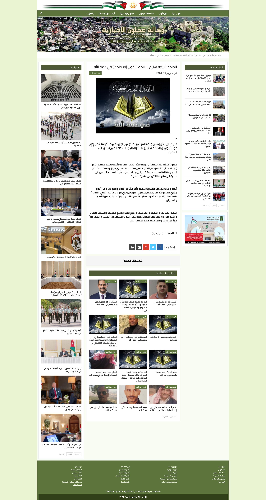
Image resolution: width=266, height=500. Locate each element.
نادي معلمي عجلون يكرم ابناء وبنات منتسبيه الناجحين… (199, 169)
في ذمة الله (95, 73)
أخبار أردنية (173, 472)
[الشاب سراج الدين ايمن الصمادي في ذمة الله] (103, 289)
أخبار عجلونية (172, 469)
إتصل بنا (90, 14)
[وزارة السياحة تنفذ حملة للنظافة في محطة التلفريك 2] (219, 104)
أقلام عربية (77, 476)
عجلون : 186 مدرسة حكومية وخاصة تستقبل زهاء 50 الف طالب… (198, 78)
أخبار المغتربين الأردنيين (168, 479)
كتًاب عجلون (77, 472)
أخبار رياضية (125, 479)
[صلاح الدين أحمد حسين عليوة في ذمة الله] (163, 359)
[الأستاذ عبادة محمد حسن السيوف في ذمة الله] (163, 289)
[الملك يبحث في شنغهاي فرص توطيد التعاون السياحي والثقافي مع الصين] (61, 202)
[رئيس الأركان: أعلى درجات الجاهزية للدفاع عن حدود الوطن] (61, 313)
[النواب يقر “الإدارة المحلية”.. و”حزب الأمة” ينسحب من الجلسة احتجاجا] (61, 240)
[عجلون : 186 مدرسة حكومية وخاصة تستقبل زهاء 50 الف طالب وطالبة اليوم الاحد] (219, 78)
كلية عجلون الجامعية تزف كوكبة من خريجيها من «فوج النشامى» (198, 196)
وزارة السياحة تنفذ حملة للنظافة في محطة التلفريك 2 (198, 103)
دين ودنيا (78, 466)
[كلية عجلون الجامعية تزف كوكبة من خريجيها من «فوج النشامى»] (219, 196)
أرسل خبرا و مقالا (107, 14)
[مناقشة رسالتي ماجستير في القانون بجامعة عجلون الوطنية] (219, 183)
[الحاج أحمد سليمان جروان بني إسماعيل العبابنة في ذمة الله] (163, 394)
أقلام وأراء (78, 479)
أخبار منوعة (125, 482)
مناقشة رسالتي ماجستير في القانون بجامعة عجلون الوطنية (198, 183)
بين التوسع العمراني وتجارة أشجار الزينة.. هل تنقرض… (198, 90)
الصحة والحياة (76, 469)
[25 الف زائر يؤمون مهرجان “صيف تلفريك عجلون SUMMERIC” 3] (219, 118)
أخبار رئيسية (172, 466)
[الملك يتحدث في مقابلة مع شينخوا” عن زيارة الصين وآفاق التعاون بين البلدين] (61, 390)
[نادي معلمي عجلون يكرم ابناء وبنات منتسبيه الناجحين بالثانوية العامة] (219, 170)
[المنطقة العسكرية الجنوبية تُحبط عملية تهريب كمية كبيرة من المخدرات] (61, 88)
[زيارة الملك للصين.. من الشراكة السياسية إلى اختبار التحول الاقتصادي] (61, 351)
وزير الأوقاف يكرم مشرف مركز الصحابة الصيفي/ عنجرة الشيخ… (198, 143)
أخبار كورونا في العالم (169, 482)
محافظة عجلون (146, 14)
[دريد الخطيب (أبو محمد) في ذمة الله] (133, 394)
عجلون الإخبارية (127, 14)
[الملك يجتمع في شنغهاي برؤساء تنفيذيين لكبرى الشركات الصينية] (61, 275)
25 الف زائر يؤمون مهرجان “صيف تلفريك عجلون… (199, 116)
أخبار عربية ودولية (170, 476)
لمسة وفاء (77, 485)
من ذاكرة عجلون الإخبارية (72, 482)
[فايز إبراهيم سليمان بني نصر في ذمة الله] (103, 394)
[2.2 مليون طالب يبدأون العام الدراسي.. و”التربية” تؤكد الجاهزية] (61, 126)
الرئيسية (176, 14)
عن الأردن (163, 14)
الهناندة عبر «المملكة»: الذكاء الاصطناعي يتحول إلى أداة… (198, 130)
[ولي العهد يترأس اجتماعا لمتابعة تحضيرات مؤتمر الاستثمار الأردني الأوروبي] (61, 428)
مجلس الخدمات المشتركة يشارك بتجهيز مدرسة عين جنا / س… (198, 156)
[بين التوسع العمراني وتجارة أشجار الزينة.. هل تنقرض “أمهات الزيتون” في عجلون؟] (219, 91)
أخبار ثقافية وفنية (123, 476)
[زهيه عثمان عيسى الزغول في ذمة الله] (163, 324)
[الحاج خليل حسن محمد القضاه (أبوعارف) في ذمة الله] (103, 359)
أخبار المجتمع (124, 469)
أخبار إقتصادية (124, 472)
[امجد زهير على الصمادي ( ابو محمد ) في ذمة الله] (133, 324)
